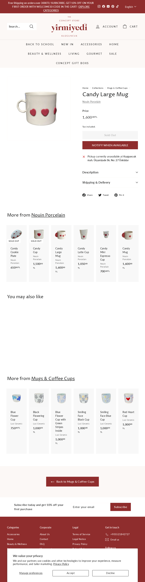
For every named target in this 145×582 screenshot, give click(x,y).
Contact (44, 539)
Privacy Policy (61, 563)
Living (74, 53)
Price (85, 110)
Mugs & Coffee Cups (117, 88)
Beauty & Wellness (45, 53)
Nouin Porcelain (91, 101)
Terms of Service (81, 534)
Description (90, 172)
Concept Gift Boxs (72, 63)
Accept (71, 573)
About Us (45, 534)
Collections (97, 88)
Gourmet (94, 53)
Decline (110, 573)
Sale (113, 53)
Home (114, 44)
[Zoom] (38, 108)
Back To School (40, 44)
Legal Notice (79, 539)
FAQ (42, 544)
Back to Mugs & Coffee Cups (75, 481)
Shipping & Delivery (96, 182)
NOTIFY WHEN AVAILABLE (110, 145)
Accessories (91, 44)
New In (67, 44)
